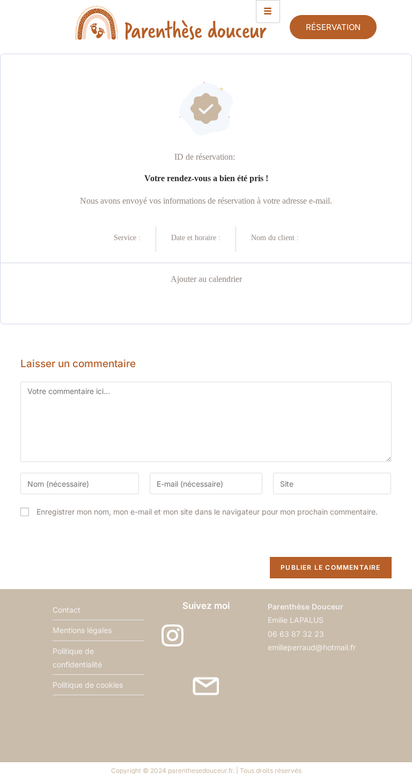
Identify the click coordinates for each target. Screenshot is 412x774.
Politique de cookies (88, 684)
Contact (66, 609)
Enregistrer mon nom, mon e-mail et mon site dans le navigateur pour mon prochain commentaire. (207, 511)
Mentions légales (82, 630)
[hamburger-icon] (268, 11)
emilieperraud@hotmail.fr (312, 647)
